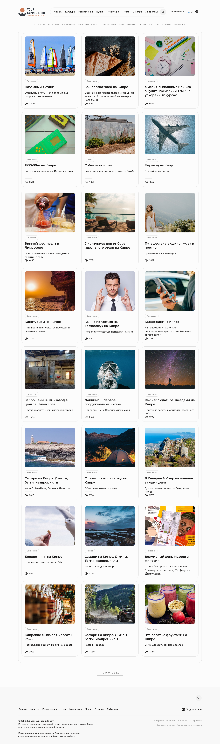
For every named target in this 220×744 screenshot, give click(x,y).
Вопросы (159, 721)
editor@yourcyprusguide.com (61, 736)
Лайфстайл (152, 12)
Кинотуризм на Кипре (43, 322)
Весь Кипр (92, 81)
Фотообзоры (154, 24)
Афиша (58, 12)
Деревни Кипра (68, 24)
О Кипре (137, 12)
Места (125, 12)
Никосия (151, 81)
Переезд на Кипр (159, 165)
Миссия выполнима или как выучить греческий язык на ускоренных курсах (168, 91)
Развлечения (85, 12)
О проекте (196, 721)
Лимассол (31, 81)
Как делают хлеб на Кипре (106, 87)
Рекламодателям (166, 725)
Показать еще (110, 673)
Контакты (183, 721)
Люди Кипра (39, 24)
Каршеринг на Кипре (162, 322)
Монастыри (112, 12)
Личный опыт (180, 24)
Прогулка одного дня (136, 24)
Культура (70, 12)
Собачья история (99, 165)
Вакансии (171, 721)
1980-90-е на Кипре (40, 165)
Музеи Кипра (53, 24)
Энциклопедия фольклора (112, 24)
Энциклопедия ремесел (87, 24)
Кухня (99, 12)
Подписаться (194, 709)
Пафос (90, 159)
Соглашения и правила (189, 725)
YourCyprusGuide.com (42, 721)
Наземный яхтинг (39, 87)
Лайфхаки (166, 24)
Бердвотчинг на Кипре (43, 556)
